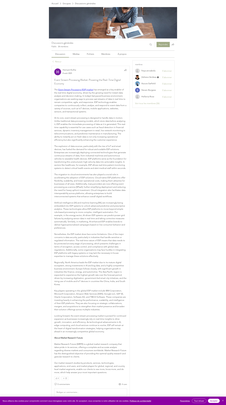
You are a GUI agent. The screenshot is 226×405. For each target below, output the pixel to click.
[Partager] (125, 70)
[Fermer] (222, 401)
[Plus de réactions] (64, 378)
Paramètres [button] (185, 401)
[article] (91, 233)
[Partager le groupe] (172, 44)
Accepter (213, 401)
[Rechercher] (150, 44)
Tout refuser (199, 401)
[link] (60, 54)
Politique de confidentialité (140, 401)
